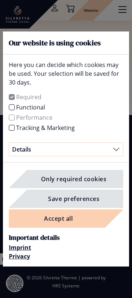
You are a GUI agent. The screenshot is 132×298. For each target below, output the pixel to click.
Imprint (20, 247)
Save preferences (73, 199)
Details (21, 149)
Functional (30, 107)
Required (28, 97)
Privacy (19, 256)
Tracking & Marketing (45, 128)
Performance (34, 117)
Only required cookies (74, 179)
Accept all (58, 219)
